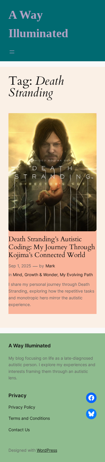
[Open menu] (11, 51)
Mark (50, 265)
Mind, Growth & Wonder (35, 274)
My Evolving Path (76, 274)
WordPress (47, 450)
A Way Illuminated (29, 346)
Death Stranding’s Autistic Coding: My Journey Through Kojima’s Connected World (51, 247)
